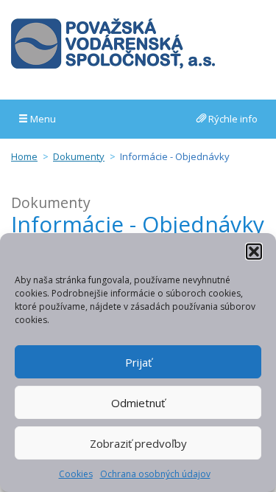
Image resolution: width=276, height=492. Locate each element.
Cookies (76, 474)
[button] (254, 251)
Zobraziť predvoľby (138, 443)
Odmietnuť (138, 402)
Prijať (138, 362)
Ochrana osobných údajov (155, 474)
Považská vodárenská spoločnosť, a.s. (113, 43)
